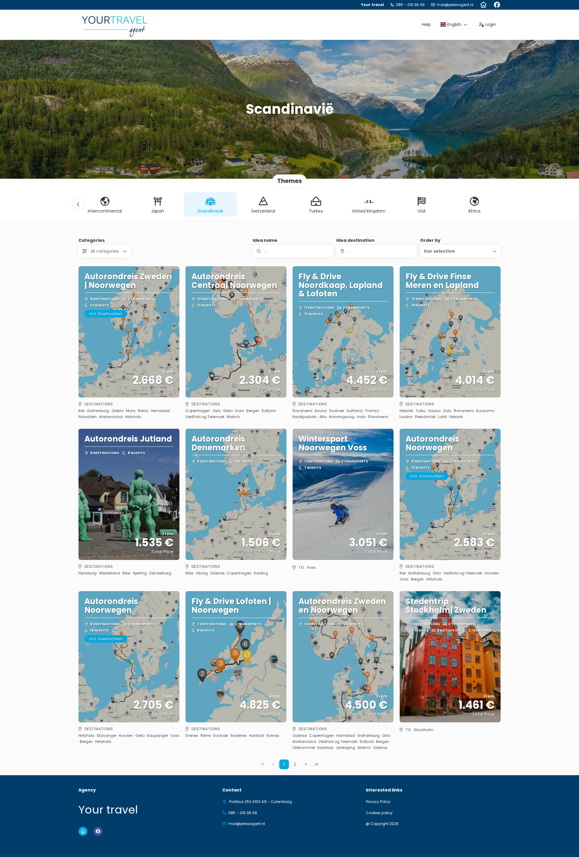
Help (426, 24)
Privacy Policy (378, 801)
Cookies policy (379, 813)
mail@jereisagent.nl (455, 4)
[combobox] (376, 251)
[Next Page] (306, 764)
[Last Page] (316, 764)
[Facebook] (497, 5)
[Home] (483, 5)
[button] (78, 204)
